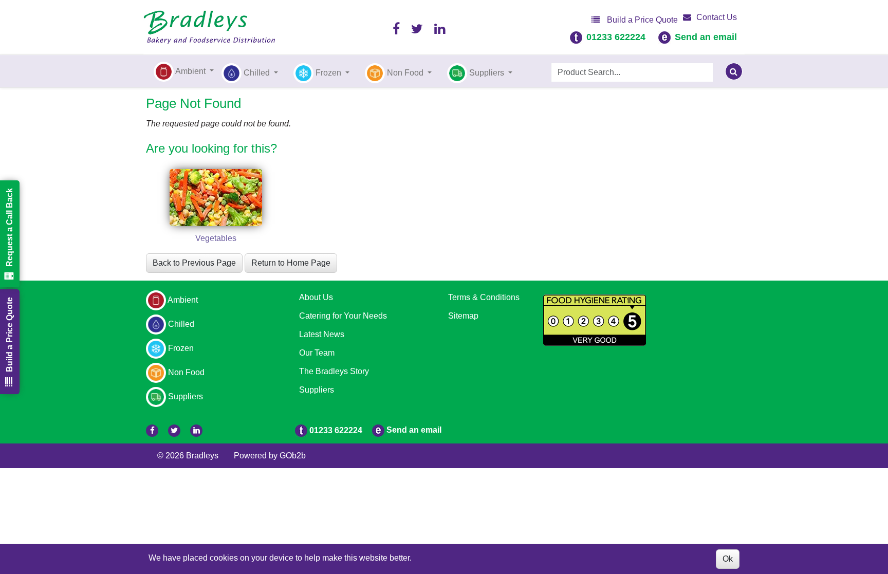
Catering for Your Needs (343, 315)
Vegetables (215, 238)
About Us (316, 297)
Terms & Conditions (484, 297)
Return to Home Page (290, 262)
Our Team (317, 352)
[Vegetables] (215, 197)
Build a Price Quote (641, 19)
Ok (728, 558)
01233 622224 (615, 37)
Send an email (706, 37)
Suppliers (316, 389)
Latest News (321, 334)
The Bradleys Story (334, 371)
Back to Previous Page (194, 262)
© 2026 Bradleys (187, 455)
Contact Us (716, 17)
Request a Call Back (9, 227)
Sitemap (463, 315)
